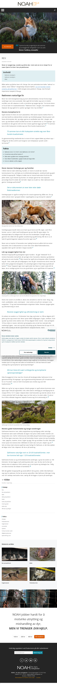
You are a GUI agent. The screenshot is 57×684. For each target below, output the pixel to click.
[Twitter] (26, 660)
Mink (3, 494)
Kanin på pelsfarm (6, 501)
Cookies (38, 677)
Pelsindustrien (5, 521)
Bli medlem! (39, 637)
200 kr (23, 637)
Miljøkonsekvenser (6, 533)
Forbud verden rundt (7, 531)
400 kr (30, 637)
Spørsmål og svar (6, 535)
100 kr (16, 637)
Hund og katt (5, 504)
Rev (3, 490)
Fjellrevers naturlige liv (10, 77)
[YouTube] (31, 660)
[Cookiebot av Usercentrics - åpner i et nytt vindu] (48, 330)
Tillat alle (46, 352)
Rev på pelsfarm (6, 492)
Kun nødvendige (28, 352)
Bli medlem (7, 46)
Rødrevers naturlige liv (10, 75)
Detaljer (50, 347)
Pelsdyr (4, 519)
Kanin (3, 499)
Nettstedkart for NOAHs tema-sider (25, 677)
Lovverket (4, 526)
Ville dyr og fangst (6, 508)
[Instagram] (35, 660)
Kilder (6, 79)
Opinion (4, 528)
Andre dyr (4, 506)
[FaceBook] (22, 660)
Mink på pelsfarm (6, 497)
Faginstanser (5, 524)
